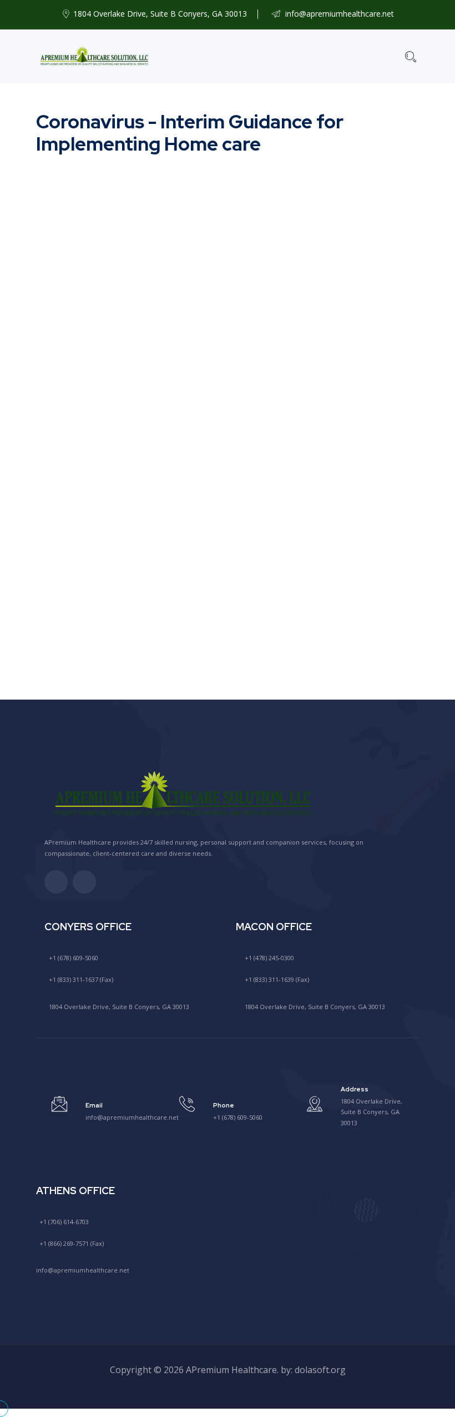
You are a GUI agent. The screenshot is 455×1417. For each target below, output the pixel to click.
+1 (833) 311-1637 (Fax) (80, 979)
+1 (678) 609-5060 (72, 958)
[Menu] (379, 56)
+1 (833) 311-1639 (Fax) (276, 979)
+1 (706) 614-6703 (63, 1222)
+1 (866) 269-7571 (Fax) (71, 1243)
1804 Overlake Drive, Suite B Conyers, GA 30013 (118, 1006)
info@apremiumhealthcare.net (338, 13)
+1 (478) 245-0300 (268, 958)
